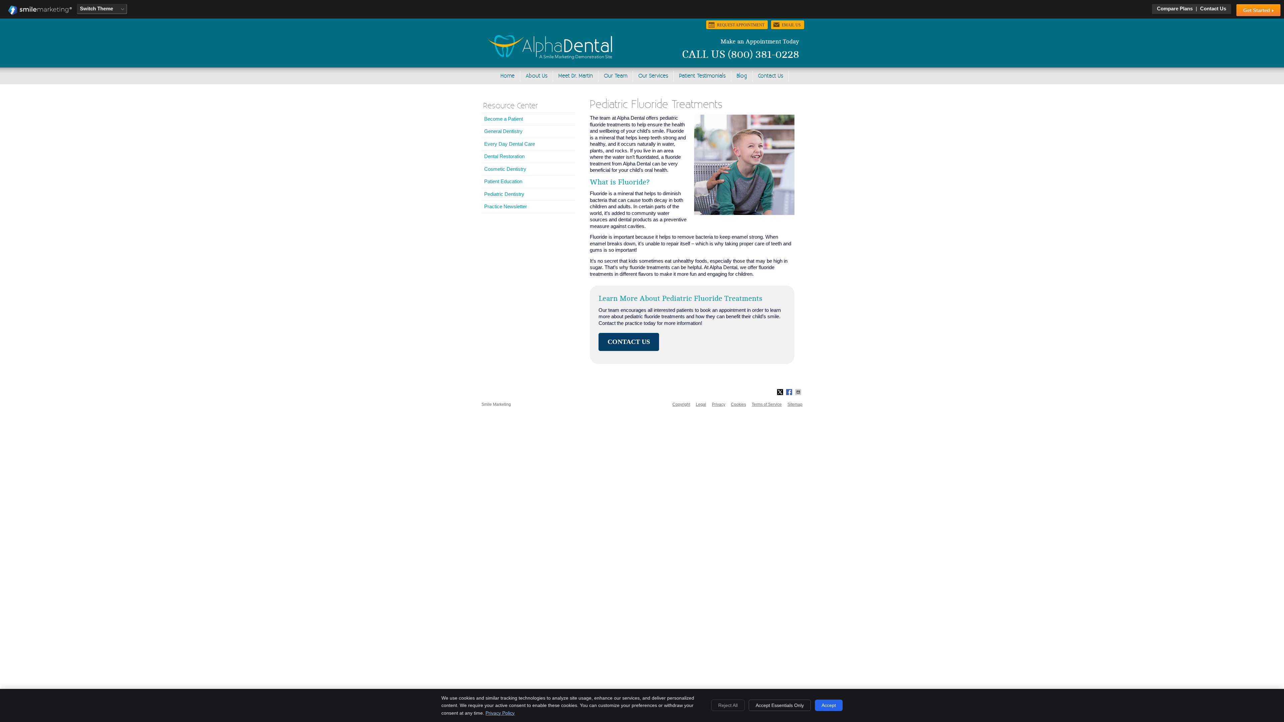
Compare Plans (1175, 8)
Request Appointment (740, 25)
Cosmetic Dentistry (505, 169)
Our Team (615, 76)
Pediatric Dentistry (504, 194)
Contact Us (1213, 8)
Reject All (728, 705)
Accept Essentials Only (780, 705)
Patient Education (503, 181)
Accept (829, 705)
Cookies (738, 404)
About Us (536, 76)
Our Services (653, 76)
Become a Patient (503, 119)
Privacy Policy (500, 713)
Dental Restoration (504, 156)
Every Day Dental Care (509, 144)
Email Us (791, 25)
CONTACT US (629, 341)
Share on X (780, 392)
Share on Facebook (789, 392)
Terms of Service (767, 404)
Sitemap (794, 404)
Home (508, 76)
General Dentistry (503, 131)
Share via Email (798, 392)
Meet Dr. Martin (575, 76)
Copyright (681, 404)
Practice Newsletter (505, 206)
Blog (742, 76)
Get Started (1257, 10)
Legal (701, 404)
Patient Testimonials (702, 76)
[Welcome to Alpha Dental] (550, 57)
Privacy (718, 404)
